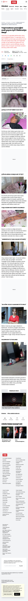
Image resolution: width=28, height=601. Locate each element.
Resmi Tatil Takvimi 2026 (7, 554)
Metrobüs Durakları (20, 514)
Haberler (3, 22)
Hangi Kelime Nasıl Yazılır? (20, 511)
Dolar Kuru (5, 480)
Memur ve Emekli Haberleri (6, 476)
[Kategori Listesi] (26, 1)
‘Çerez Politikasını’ (17, 590)
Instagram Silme (19, 485)
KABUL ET (17, 594)
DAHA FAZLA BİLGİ (8, 594)
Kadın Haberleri (6, 472)
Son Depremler (19, 474)
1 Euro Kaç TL (5, 510)
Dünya (17, 6)
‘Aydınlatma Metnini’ (7, 591)
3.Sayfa (7, 9)
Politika (2, 9)
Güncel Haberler (6, 463)
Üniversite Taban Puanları (19, 494)
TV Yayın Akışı (19, 481)
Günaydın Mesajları (7, 497)
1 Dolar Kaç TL (5, 509)
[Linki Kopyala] (20, 56)
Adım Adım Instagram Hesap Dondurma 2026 (6, 546)
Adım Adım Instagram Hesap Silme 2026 (6, 550)
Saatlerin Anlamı (6, 493)
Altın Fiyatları (5, 478)
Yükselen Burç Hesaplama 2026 (6, 538)
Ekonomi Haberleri (6, 461)
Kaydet (21, 566)
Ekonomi (11, 6)
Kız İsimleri (18, 520)
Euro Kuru (5, 481)
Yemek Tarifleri (6, 490)
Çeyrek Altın (5, 500)
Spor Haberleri (6, 466)
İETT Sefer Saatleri (6, 534)
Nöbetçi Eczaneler (20, 464)
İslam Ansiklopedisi (20, 501)
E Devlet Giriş (18, 469)
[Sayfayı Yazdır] (17, 56)
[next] (26, 434)
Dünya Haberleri (6, 468)
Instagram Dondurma (18, 483)
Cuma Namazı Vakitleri (19, 462)
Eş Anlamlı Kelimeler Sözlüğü (20, 508)
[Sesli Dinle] (7, 79)
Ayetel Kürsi (5, 492)
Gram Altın (5, 498)
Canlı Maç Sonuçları (7, 512)
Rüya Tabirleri (19, 496)
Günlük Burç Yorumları (18, 472)
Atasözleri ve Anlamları (5, 525)
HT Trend (26, 9)
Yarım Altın (5, 502)
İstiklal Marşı (18, 466)
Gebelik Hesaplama (7, 536)
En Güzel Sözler (19, 513)
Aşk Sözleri (5, 495)
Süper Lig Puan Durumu (6, 515)
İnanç (21, 9)
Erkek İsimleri (18, 518)
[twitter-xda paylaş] (5, 56)
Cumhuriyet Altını (6, 505)
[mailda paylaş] (14, 56)
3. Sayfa (13, 22)
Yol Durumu (18, 477)
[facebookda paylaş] (2, 56)
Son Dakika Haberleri (7, 458)
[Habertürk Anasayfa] (14, 2)
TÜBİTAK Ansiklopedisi (20, 502)
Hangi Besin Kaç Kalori (19, 505)
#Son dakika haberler (13, 413)
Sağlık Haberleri (6, 470)
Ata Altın (4, 504)
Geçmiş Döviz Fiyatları (6, 543)
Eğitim (12, 9)
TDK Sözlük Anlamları (20, 492)
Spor (21, 6)
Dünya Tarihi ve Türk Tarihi (20, 499)
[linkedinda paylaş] (8, 56)
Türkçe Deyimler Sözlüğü (6, 528)
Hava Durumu (19, 476)
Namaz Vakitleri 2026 (20, 460)
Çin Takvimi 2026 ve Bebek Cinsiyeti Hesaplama (7, 531)
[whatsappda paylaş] (11, 56)
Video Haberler (19, 490)
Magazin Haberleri (6, 465)
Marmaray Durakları (20, 516)
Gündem (4, 6)
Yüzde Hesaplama (7, 540)
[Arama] (1, 1)
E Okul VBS (18, 468)
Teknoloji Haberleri (6, 473)
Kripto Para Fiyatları (7, 483)
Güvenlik (17, 9)
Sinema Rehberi (19, 479)
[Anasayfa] (5, 455)
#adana (3, 413)
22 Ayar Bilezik (6, 507)
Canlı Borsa (18, 458)
